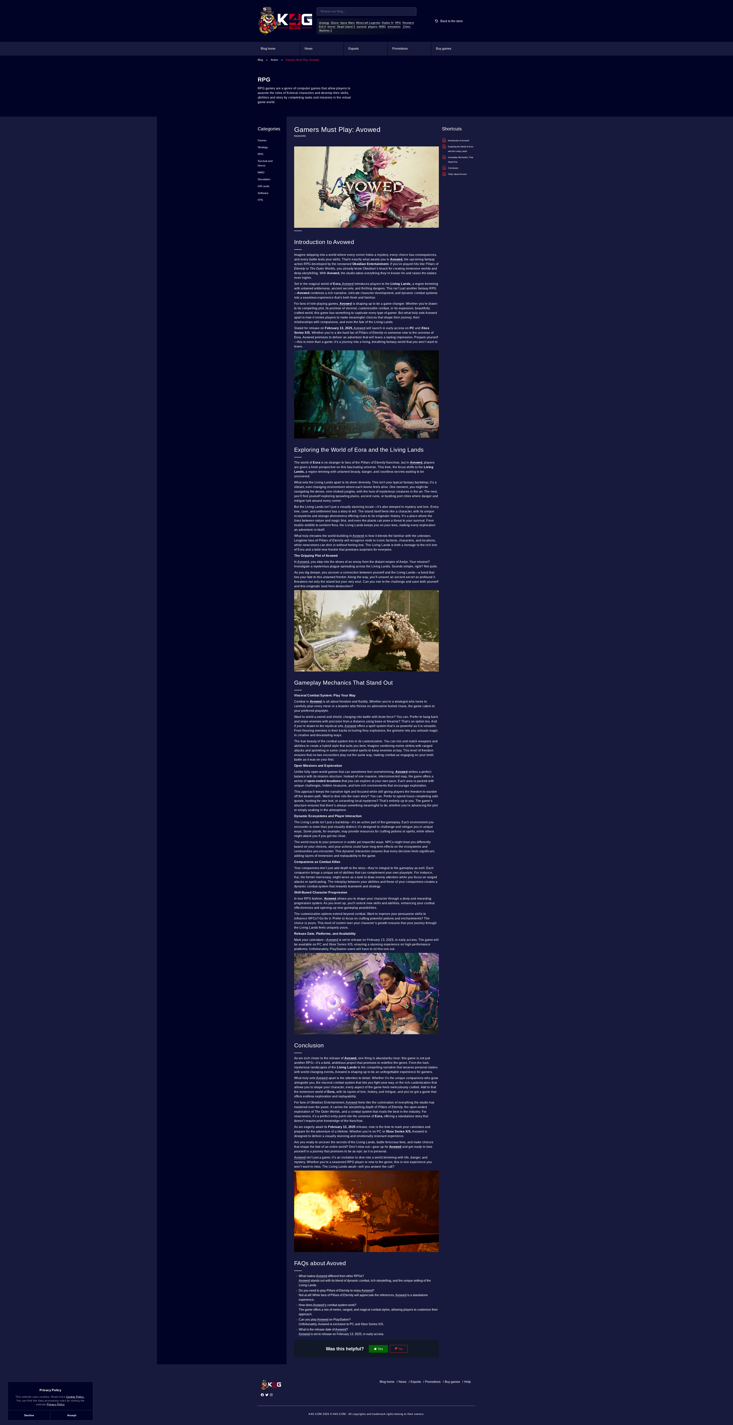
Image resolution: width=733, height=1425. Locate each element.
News (308, 48)
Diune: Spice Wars (343, 22)
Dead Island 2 (346, 26)
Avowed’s (319, 1305)
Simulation (264, 179)
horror (332, 26)
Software (263, 193)
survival (361, 26)
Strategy (263, 147)
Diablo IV (387, 22)
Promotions (400, 48)
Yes (380, 1349)
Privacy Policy (56, 1404)
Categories (269, 128)
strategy (324, 22)
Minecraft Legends (368, 22)
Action (274, 59)
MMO (382, 26)
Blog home (268, 48)
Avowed (396, 259)
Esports (353, 48)
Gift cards (263, 186)
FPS (260, 199)
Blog (260, 59)
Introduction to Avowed (458, 140)
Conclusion (453, 168)
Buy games (443, 48)
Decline (29, 1415)
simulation (394, 26)
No (401, 1349)
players (372, 26)
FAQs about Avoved (457, 174)
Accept (71, 1415)
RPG (398, 22)
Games (262, 140)
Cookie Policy (75, 1396)
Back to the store (451, 21)
